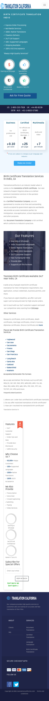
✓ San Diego (10, 352)
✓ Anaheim (9, 371)
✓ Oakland (9, 365)
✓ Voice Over (10, 496)
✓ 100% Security (11, 449)
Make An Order (24, 163)
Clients (11, 628)
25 (24, 145)
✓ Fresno (8, 349)
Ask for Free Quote (20, 95)
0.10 (11, 145)
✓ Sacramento (10, 346)
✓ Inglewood (10, 340)
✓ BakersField (10, 368)
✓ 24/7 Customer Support (8, 431)
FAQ (10, 632)
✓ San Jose (9, 343)
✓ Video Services (11, 508)
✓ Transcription (11, 493)
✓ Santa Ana (10, 362)
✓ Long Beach (10, 359)
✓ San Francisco (11, 355)
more (41, 325)
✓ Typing (8, 505)
